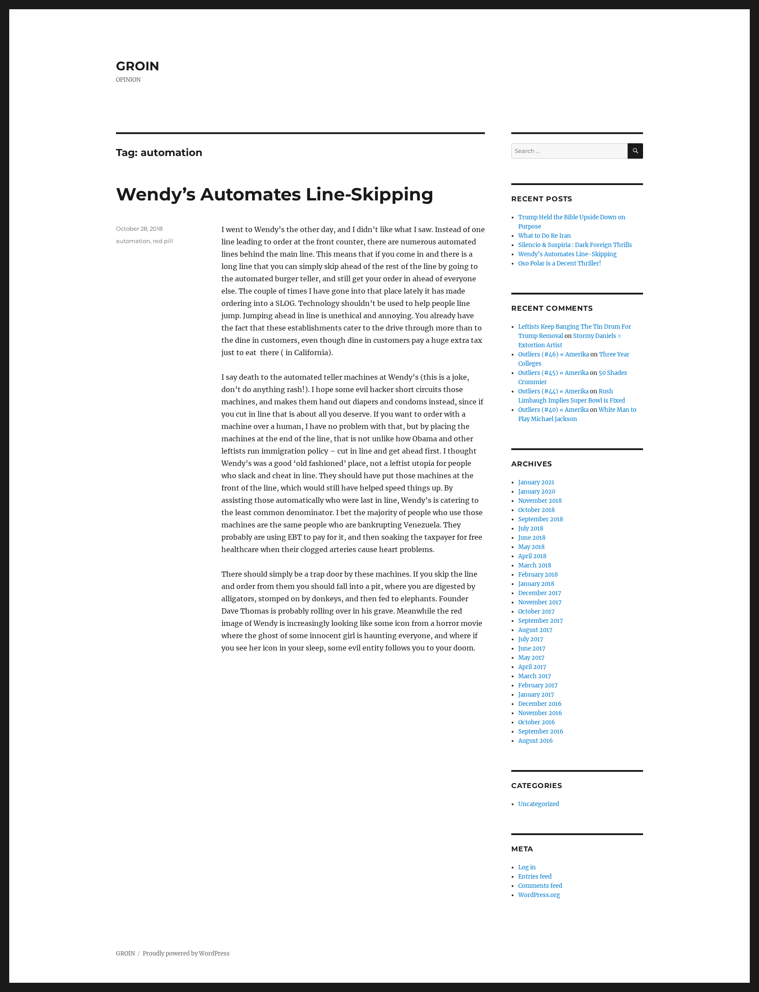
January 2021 (536, 482)
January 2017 (536, 694)
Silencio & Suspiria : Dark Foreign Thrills (575, 245)
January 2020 (536, 491)
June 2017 (532, 648)
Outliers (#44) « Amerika (553, 391)
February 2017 (538, 685)
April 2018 (532, 556)
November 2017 (540, 602)
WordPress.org (539, 895)
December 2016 (540, 704)
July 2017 (530, 639)
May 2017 (531, 657)
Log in (527, 867)
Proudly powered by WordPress (186, 953)
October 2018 (536, 510)
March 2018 (534, 565)
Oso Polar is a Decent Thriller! (559, 263)
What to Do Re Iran (544, 236)
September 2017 (540, 621)
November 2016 (540, 713)
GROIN (137, 65)
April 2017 (532, 667)
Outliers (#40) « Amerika (553, 410)
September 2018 (540, 519)
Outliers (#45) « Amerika (553, 373)
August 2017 (535, 630)
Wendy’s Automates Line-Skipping (275, 194)
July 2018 (530, 528)
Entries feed (535, 876)
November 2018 (540, 501)
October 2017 (536, 611)
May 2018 (531, 547)
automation (133, 240)
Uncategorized (538, 804)
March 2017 (534, 676)
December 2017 (539, 593)
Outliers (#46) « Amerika (553, 354)
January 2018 (536, 584)
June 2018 (532, 537)
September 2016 (541, 731)
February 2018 (538, 574)
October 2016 (536, 722)
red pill (163, 240)
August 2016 (535, 741)
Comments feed (540, 886)
